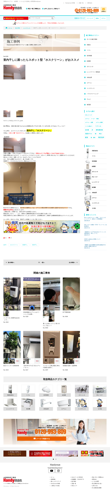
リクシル (98, 126)
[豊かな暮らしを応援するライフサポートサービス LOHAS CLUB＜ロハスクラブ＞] (16, 454)
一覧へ (43, 262)
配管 (86, 137)
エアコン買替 (99, 122)
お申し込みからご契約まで (52, 8)
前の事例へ (11, 262)
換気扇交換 (99, 130)
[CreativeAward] (42, 454)
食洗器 (89, 104)
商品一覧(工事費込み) (34, 8)
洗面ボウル (88, 133)
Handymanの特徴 (70, 3)
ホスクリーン (14, 245)
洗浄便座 (89, 55)
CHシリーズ (88, 115)
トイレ (89, 50)
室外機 (87, 130)
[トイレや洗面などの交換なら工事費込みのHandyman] (22, 480)
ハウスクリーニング (92, 93)
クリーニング (90, 18)
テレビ (89, 99)
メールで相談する (43, 439)
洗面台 (97, 18)
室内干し (34, 245)
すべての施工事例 (92, 39)
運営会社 (89, 3)
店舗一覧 (81, 3)
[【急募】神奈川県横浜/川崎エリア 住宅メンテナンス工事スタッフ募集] (94, 454)
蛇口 (100, 133)
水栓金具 (89, 77)
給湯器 (89, 61)
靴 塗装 (93, 137)
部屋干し (25, 245)
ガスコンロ (90, 66)
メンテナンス (91, 88)
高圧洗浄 (101, 137)
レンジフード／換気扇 (93, 72)
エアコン (103, 18)
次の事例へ (72, 262)
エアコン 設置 (89, 122)
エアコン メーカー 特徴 (92, 118)
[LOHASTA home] (68, 454)
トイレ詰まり (88, 126)
